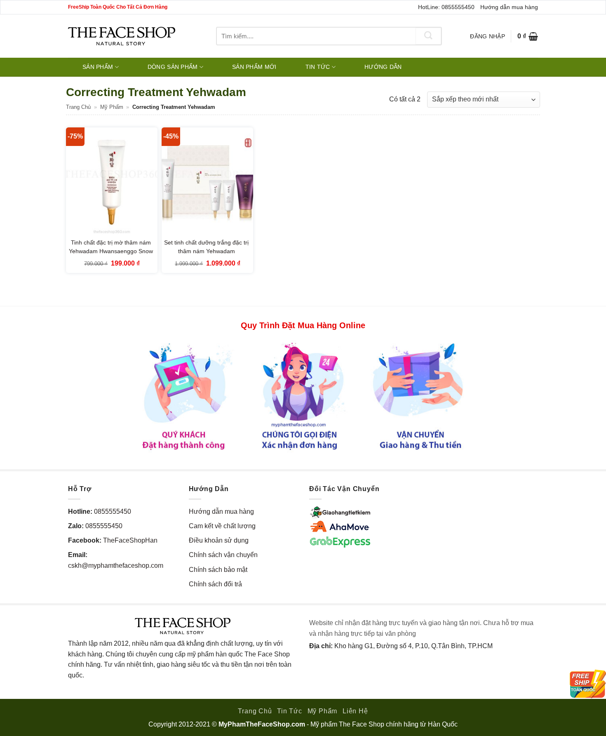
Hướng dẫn (383, 66)
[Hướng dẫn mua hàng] (303, 395)
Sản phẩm (97, 66)
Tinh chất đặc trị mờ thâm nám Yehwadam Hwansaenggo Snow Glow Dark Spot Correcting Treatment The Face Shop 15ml (111, 256)
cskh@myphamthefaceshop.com (115, 565)
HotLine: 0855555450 (446, 7)
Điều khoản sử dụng (219, 540)
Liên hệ (355, 711)
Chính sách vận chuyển (223, 554)
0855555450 (112, 511)
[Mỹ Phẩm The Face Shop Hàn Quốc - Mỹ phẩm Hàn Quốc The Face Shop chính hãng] (121, 36)
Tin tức (317, 66)
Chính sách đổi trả (215, 584)
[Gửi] (428, 36)
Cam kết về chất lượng (222, 525)
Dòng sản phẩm (173, 66)
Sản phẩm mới (254, 66)
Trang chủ (78, 107)
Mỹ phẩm (111, 107)
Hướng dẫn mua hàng (509, 7)
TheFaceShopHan (130, 540)
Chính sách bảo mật (218, 569)
